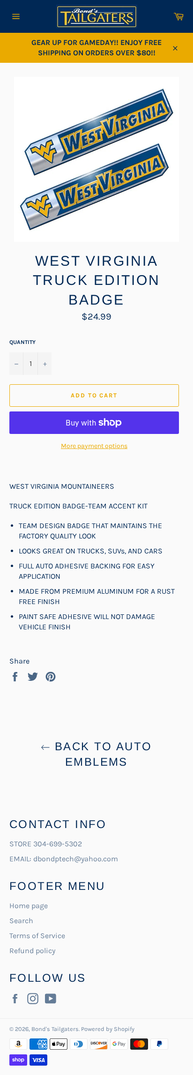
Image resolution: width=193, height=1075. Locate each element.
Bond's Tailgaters (55, 1028)
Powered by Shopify (107, 1028)
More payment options (94, 446)
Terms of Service (37, 935)
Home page (28, 905)
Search (21, 920)
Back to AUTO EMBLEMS (101, 754)
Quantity (22, 342)
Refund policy (32, 950)
